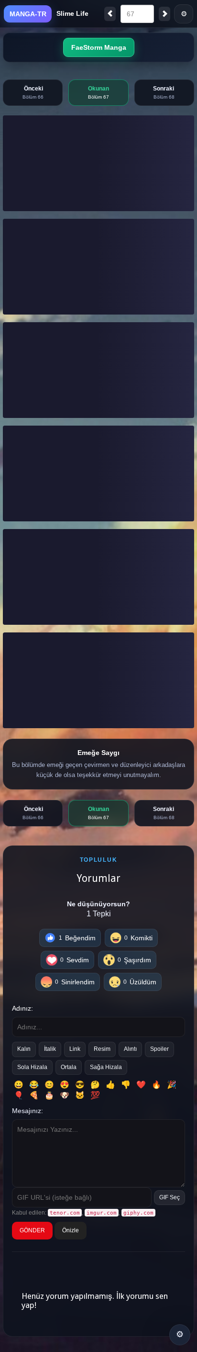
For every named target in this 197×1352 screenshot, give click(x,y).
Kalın (24, 1049)
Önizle (70, 1230)
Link (74, 1049)
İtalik (50, 1049)
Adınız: (22, 1008)
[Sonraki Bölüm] (164, 14)
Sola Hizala (32, 1067)
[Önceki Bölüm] (110, 14)
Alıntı (130, 1049)
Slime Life (72, 13)
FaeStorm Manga (98, 47)
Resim (102, 1049)
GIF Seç (169, 1197)
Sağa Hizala (106, 1067)
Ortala (69, 1067)
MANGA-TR (28, 14)
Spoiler (159, 1049)
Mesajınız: (27, 1111)
